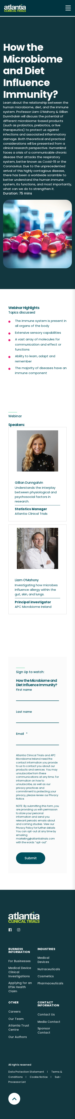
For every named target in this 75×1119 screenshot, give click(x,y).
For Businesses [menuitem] (19, 961)
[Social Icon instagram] (17, 930)
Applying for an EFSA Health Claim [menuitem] (20, 987)
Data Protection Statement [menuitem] (26, 1071)
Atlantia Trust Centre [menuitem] (18, 1027)
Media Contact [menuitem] (49, 1022)
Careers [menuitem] (14, 1011)
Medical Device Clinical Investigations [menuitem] (19, 972)
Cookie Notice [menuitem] (39, 1077)
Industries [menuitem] (46, 949)
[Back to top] (14, 1099)
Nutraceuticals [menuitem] (49, 969)
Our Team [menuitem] (16, 1019)
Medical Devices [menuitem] (43, 960)
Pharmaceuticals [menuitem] (50, 983)
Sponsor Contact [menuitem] (44, 1030)
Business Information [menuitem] (19, 951)
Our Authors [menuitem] (17, 1037)
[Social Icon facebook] (11, 930)
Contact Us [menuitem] (46, 1014)
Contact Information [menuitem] (48, 1004)
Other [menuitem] (13, 1003)
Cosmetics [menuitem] (46, 976)
